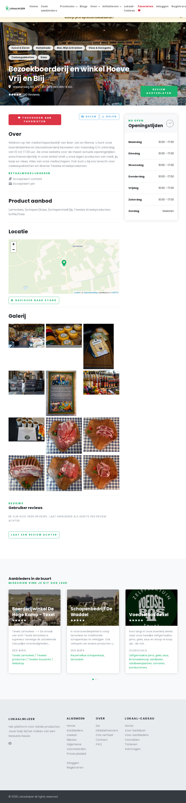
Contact (102, 740)
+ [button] (13, 244)
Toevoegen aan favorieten (36, 119)
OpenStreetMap (91, 292)
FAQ (99, 744)
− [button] (13, 249)
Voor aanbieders (137, 735)
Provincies (67, 6)
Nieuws (71, 740)
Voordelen (132, 740)
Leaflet (77, 292)
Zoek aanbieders (49, 8)
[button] (93, 679)
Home (34, 6)
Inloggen (162, 6)
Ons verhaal (104, 735)
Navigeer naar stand (35, 300)
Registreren (75, 767)
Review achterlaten (158, 91)
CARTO (114, 292)
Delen (90, 116)
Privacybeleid (76, 754)
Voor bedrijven (135, 730)
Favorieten (145, 6)
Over (93, 6)
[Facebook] (10, 743)
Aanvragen (133, 749)
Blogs (83, 6)
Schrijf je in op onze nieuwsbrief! (89, 17)
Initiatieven (110, 6)
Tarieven (131, 744)
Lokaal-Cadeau (129, 8)
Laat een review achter (34, 534)
